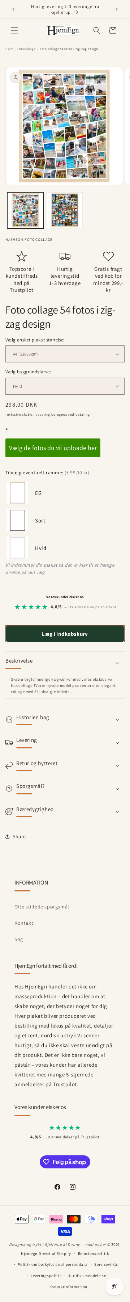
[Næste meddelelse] (117, 9)
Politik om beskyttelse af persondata (52, 1264)
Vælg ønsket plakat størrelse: (35, 340)
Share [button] (19, 836)
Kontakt (23, 923)
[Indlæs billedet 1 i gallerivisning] (25, 210)
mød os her (95, 1244)
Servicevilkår (106, 1264)
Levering (42, 414)
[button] (14, 30)
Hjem (9, 49)
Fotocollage (26, 49)
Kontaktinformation (68, 1286)
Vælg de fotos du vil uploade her (53, 448)
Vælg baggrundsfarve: (28, 372)
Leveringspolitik (46, 1275)
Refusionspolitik (93, 1253)
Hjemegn (29, 1253)
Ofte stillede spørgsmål (41, 906)
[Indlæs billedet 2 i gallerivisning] (65, 210)
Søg (18, 939)
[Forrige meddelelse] (13, 9)
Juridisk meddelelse (87, 1275)
